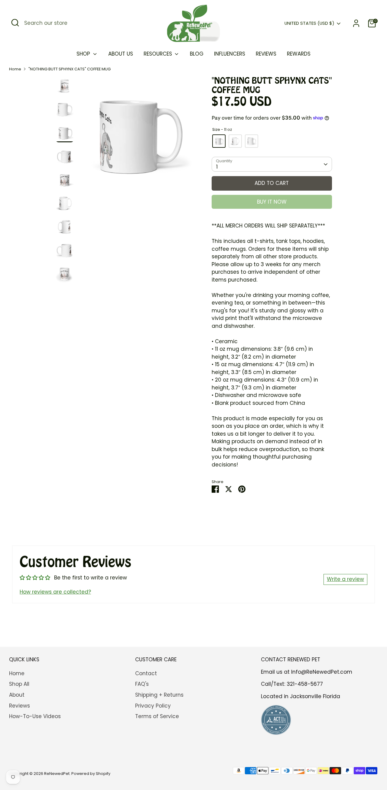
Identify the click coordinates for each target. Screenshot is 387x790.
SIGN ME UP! (118, 444)
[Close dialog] (337, 325)
